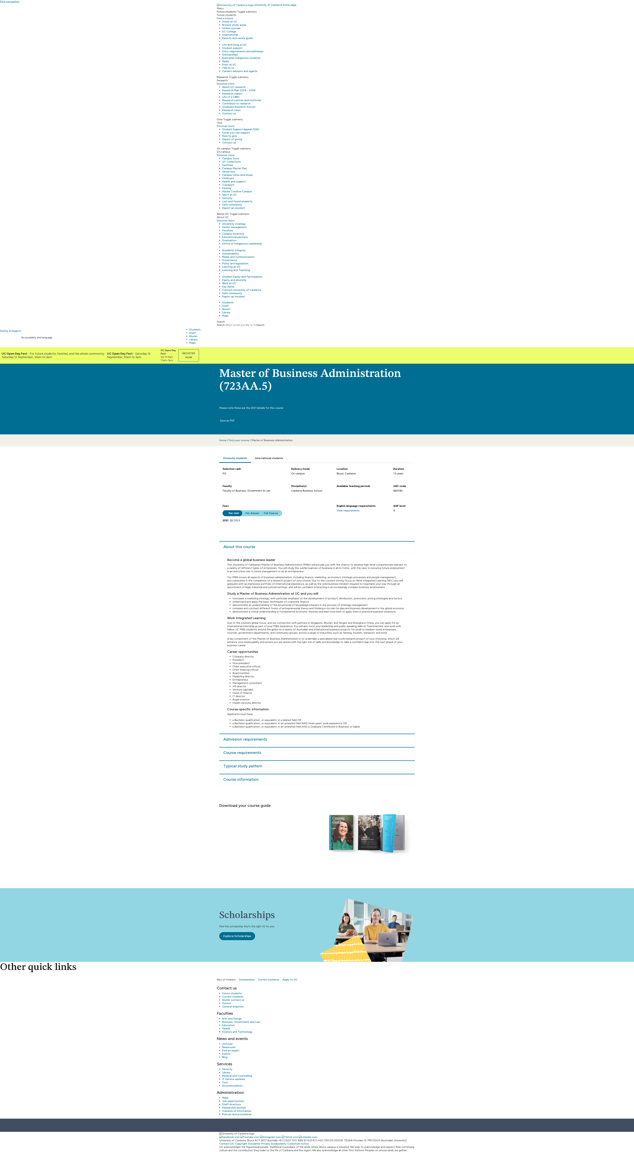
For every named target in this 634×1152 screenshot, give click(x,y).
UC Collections (231, 161)
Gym (225, 1082)
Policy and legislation (235, 263)
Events (226, 1053)
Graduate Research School (238, 106)
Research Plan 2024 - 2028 (238, 90)
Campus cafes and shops (237, 174)
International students (269, 458)
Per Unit (234, 513)
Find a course (225, 18)
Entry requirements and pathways (243, 51)
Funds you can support (236, 132)
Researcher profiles (234, 1107)
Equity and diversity (234, 280)
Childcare (228, 178)
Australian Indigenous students (241, 57)
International (230, 34)
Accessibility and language (36, 337)
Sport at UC (229, 194)
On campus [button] (223, 148)
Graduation (229, 240)
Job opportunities (233, 1101)
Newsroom (228, 1047)
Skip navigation (9, 1)
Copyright (241, 1143)
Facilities (227, 165)
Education (228, 1025)
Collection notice (298, 1143)
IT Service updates (233, 1079)
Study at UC (229, 21)
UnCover (227, 1043)
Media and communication (238, 256)
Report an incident (233, 208)
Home (222, 440)
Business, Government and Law (241, 1021)
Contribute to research (236, 103)
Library (226, 312)
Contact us (229, 113)
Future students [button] (226, 11)
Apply (225, 61)
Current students (268, 979)
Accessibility (279, 1143)
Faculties (227, 230)
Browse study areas (234, 24)
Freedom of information (236, 1111)
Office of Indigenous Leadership (242, 243)
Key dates (228, 286)
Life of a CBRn (231, 96)
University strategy (234, 223)
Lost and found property (237, 201)
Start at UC (229, 64)
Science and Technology (237, 1031)
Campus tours (230, 158)
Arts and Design (232, 1018)
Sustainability (230, 253)
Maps (225, 315)
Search (221, 324)
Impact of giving (232, 139)
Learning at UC (231, 266)
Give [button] (219, 119)
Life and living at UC (234, 44)
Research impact (232, 93)
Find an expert (230, 1050)
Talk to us (228, 67)
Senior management (234, 227)
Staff (225, 305)
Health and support (234, 181)
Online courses (231, 28)
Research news (231, 110)
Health (226, 1028)
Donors (226, 1003)
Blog (225, 1057)
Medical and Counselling (237, 1075)
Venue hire (228, 171)
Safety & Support (10, 330)
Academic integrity (234, 250)
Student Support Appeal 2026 (240, 129)
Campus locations (233, 233)
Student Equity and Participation (242, 276)
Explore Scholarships (237, 936)
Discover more (225, 83)
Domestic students (235, 458)
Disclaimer (254, 1143)
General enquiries (233, 1006)
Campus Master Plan (234, 168)
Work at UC (229, 283)
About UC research (234, 87)
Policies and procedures (236, 1114)
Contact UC (226, 1143)
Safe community (232, 204)
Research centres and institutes (241, 100)
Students (227, 302)
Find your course (239, 440)
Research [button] (222, 77)
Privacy (265, 1143)
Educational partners (235, 237)
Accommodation (232, 1085)
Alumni (226, 309)
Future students (232, 993)
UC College (229, 31)
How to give (229, 135)
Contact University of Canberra (241, 289)
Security (227, 198)
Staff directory (231, 1104)
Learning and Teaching (236, 270)
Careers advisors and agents (239, 71)
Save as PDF (227, 420)
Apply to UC (289, 979)
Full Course (271, 513)
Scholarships (230, 54)
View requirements (348, 510)
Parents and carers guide (237, 38)
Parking (226, 188)
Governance (229, 260)
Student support (232, 48)
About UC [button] (223, 213)
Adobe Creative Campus (237, 191)
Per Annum (252, 513)
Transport (228, 184)
